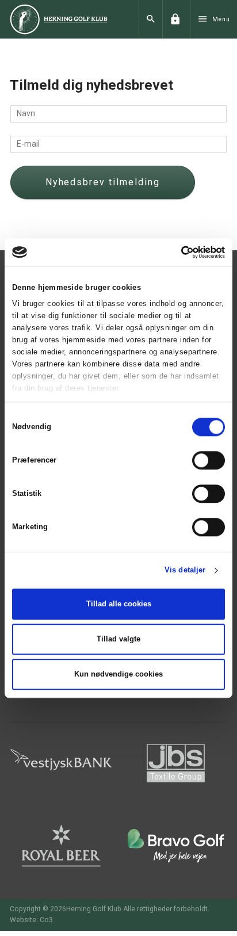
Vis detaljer (185, 570)
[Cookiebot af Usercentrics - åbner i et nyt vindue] (174, 252)
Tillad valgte (118, 639)
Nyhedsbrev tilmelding (82, 178)
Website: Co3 (31, 913)
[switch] (208, 460)
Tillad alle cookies (118, 603)
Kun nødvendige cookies (118, 674)
